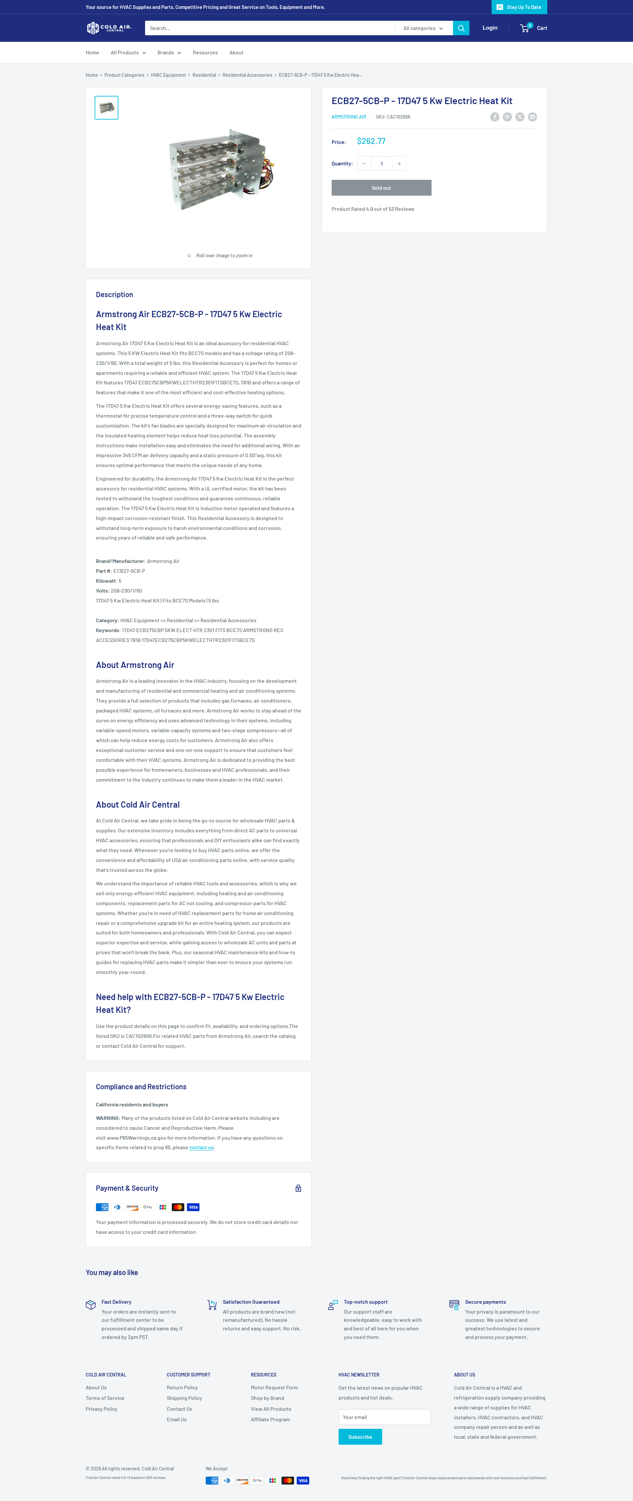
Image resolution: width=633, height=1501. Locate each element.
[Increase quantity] (399, 164)
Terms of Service (105, 1398)
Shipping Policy (184, 1398)
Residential (204, 75)
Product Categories (124, 75)
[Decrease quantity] (364, 164)
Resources (205, 52)
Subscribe (360, 1436)
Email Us (177, 1419)
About (236, 52)
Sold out (381, 188)
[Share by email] (532, 116)
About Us (96, 1387)
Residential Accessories (247, 75)
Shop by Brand (267, 1398)
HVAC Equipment (168, 75)
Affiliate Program (270, 1419)
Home (92, 52)
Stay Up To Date (524, 7)
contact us (201, 1147)
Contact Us (179, 1408)
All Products (125, 52)
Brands (166, 52)
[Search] (461, 28)
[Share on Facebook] (494, 116)
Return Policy (182, 1387)
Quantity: (342, 163)
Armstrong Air (349, 117)
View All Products (271, 1408)
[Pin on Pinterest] (507, 116)
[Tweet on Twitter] (520, 116)
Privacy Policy (101, 1408)
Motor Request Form (274, 1387)
